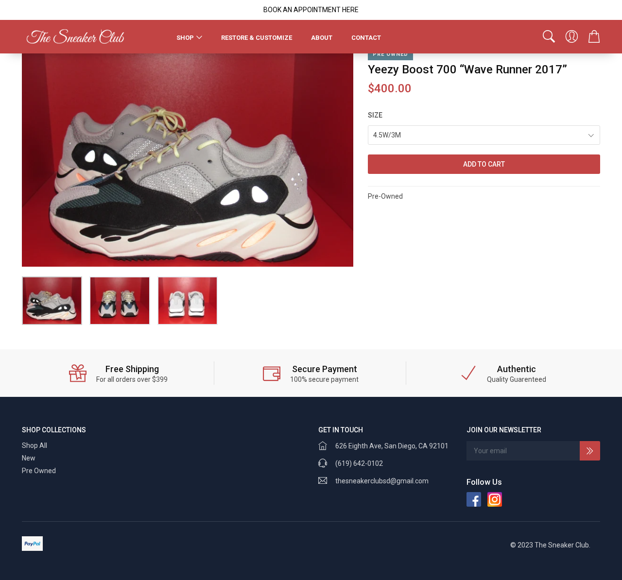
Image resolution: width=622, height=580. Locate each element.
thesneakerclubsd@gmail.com (382, 481)
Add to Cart (484, 164)
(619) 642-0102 (359, 463)
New (28, 458)
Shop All (34, 445)
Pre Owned (39, 471)
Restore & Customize (256, 37)
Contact (366, 37)
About (321, 37)
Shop (185, 37)
